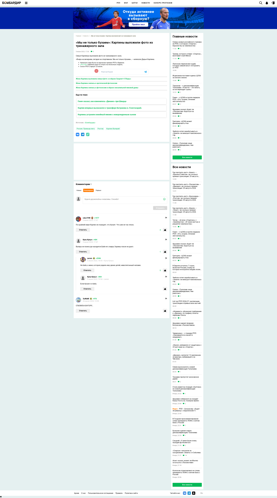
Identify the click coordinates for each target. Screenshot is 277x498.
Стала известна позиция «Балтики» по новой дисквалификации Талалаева (187, 389)
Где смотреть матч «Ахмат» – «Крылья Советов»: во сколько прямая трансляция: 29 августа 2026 (185, 174)
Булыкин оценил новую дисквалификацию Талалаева (185, 432)
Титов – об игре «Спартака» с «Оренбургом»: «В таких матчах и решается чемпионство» (186, 222)
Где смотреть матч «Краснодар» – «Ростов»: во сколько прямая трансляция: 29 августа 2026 (187, 198)
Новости (86, 36)
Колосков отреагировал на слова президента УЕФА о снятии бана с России (186, 472)
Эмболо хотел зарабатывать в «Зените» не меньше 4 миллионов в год (187, 133)
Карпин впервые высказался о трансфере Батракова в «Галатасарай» (110, 108)
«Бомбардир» (90, 123)
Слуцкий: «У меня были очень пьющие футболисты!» (185, 442)
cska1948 (86, 218)
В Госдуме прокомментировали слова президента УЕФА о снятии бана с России (186, 421)
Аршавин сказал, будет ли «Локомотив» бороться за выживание (183, 111)
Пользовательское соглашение (100, 493)
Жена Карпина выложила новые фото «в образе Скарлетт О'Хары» (103, 79)
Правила (118, 493)
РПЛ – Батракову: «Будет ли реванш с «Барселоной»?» (186, 410)
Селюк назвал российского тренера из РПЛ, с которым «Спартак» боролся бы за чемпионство (187, 44)
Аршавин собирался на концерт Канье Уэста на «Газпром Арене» (186, 400)
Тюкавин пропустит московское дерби (186, 378)
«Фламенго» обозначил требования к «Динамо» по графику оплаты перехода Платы (187, 313)
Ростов (100, 129)
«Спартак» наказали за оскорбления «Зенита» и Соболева (187, 451)
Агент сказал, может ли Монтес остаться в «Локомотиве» (185, 461)
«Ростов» (83, 65)
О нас (83, 493)
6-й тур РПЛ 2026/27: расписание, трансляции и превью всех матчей (187, 302)
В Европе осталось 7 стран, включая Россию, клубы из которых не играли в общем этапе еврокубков (186, 267)
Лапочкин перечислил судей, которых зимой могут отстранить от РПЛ (186, 66)
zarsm (89, 258)
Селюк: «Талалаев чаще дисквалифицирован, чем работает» (183, 145)
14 (186, 455)
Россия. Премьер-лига (86, 129)
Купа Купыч (87, 240)
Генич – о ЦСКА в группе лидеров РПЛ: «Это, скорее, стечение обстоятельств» (186, 99)
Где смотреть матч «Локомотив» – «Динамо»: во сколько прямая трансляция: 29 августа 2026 (187, 186)
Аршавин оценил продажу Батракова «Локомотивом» (184, 324)
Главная (78, 36)
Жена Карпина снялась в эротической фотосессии (96, 83)
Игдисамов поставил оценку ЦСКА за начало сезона (187, 77)
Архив (76, 493)
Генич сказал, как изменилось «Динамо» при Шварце (102, 101)
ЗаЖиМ (86, 299)
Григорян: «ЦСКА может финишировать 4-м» (182, 122)
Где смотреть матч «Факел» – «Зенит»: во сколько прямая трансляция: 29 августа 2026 (185, 210)
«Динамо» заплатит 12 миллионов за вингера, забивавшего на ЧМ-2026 (187, 357)
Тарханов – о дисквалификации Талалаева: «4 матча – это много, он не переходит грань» (186, 88)
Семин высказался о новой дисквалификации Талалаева (185, 368)
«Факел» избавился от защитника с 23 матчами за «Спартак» (187, 346)
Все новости (187, 157)
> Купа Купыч (108, 261)
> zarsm (106, 279)
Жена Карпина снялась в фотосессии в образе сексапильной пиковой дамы (107, 88)
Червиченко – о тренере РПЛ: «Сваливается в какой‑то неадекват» (184, 335)
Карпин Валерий (113, 129)
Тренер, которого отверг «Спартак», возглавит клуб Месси (187, 55)
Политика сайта (131, 493)
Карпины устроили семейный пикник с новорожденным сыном (107, 114)
